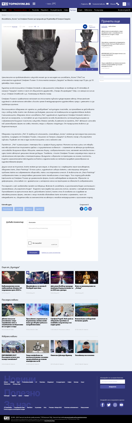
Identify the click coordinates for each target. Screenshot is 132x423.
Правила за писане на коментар (51, 252)
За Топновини (8, 407)
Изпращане (33, 252)
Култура (73, 10)
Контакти (29, 407)
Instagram (115, 404)
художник (39, 209)
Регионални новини (20, 10)
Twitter (108, 404)
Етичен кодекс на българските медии (14, 409)
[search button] (128, 4)
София (66, 10)
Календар (6, 395)
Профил (26, 395)
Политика (35, 10)
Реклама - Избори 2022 (55, 407)
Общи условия (85, 407)
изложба (19, 209)
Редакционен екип (19, 407)
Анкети (14, 395)
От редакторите (56, 10)
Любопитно (88, 10)
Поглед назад (98, 10)
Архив (20, 395)
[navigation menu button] (34, 3)
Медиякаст (44, 10)
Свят (10, 10)
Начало (6, 382)
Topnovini (7, 418)
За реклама (38, 407)
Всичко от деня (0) (124, 10)
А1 (29, 10)
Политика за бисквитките (71, 407)
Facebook (102, 404)
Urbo (45, 407)
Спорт (80, 10)
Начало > (4, 15)
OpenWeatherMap (49, 420)
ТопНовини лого (20, 4)
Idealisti (4, 10)
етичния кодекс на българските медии (75, 417)
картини (29, 209)
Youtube (121, 404)
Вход (124, 4)
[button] (86, 4)
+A (35, 26)
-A (38, 26)
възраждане (7, 209)
